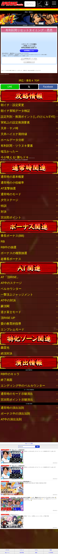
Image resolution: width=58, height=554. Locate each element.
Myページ (46, 6)
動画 (51, 550)
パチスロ (7, 550)
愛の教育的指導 (11, 323)
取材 (36, 552)
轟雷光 (5, 347)
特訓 (4, 205)
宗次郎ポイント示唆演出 (17, 399)
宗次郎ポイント (11, 217)
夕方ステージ (9, 200)
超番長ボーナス (11, 259)
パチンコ (22, 550)
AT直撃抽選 (8, 188)
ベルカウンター (11, 288)
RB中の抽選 (8, 247)
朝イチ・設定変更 (12, 105)
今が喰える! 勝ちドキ (18, 158)
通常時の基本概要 (12, 176)
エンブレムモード (12, 329)
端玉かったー (9, 151)
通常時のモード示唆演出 (17, 393)
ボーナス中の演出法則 (15, 413)
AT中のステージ (11, 283)
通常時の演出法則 (12, 407)
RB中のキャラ (10, 374)
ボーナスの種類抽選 (14, 253)
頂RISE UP (8, 317)
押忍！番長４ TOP (29, 80)
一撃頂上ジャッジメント (17, 294)
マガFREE (50, 552)
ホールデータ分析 (12, 140)
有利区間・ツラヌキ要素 (17, 145)
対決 (4, 211)
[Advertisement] (29, 432)
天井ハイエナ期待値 (14, 134)
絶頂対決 (6, 353)
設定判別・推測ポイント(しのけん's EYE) (28, 116)
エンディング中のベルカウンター (23, 385)
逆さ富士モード (11, 312)
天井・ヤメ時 (9, 128)
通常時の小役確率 (12, 182)
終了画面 (6, 379)
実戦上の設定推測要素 (15, 122)
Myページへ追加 (29, 443)
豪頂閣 (5, 306)
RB (3, 241)
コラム (36, 550)
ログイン (30, 4)
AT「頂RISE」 (10, 277)
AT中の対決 (8, 300)
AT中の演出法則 (11, 419)
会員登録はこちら (29, 50)
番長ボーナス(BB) (12, 235)
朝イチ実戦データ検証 (15, 110)
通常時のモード (11, 194)
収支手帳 (40, 6)
